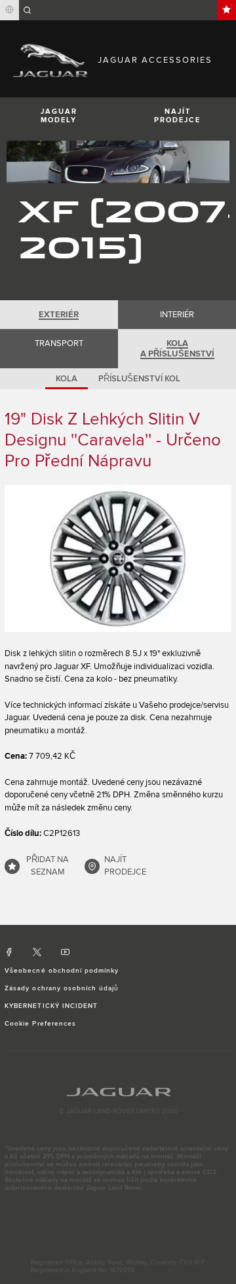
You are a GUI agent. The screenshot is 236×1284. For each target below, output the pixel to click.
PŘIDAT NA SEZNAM (47, 866)
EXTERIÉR (59, 314)
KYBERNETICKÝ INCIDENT (51, 1006)
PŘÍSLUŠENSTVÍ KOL (139, 378)
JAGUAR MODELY (59, 115)
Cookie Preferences (40, 1024)
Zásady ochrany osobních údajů (62, 988)
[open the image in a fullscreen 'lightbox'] (118, 558)
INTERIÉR (177, 314)
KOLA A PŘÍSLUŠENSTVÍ (177, 348)
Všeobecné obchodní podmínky (62, 971)
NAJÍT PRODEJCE (177, 115)
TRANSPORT (59, 343)
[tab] (59, 314)
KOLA (66, 378)
